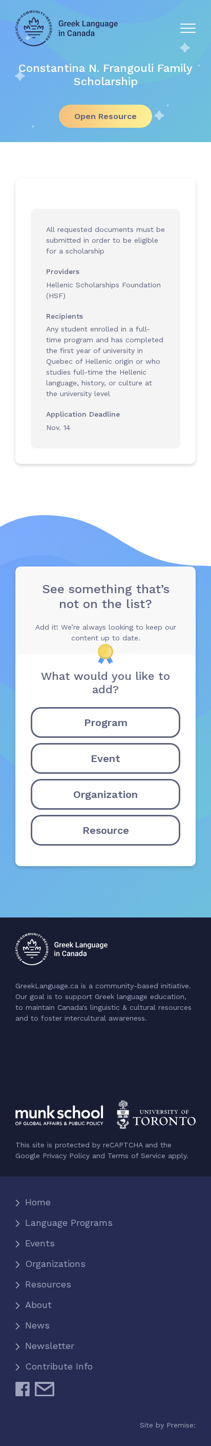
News (37, 1325)
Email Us (44, 1393)
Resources (48, 1284)
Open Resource (105, 116)
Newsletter (49, 1345)
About (38, 1304)
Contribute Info (59, 1366)
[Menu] (188, 28)
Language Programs (69, 1222)
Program (106, 722)
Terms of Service (136, 1155)
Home (38, 1202)
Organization (105, 794)
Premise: (181, 1425)
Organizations (55, 1263)
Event (105, 758)
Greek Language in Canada (66, 28)
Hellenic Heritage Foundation (57, 1069)
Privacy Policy (66, 1155)
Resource (105, 830)
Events (40, 1243)
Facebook (22, 1393)
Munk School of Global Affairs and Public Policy (105, 1114)
